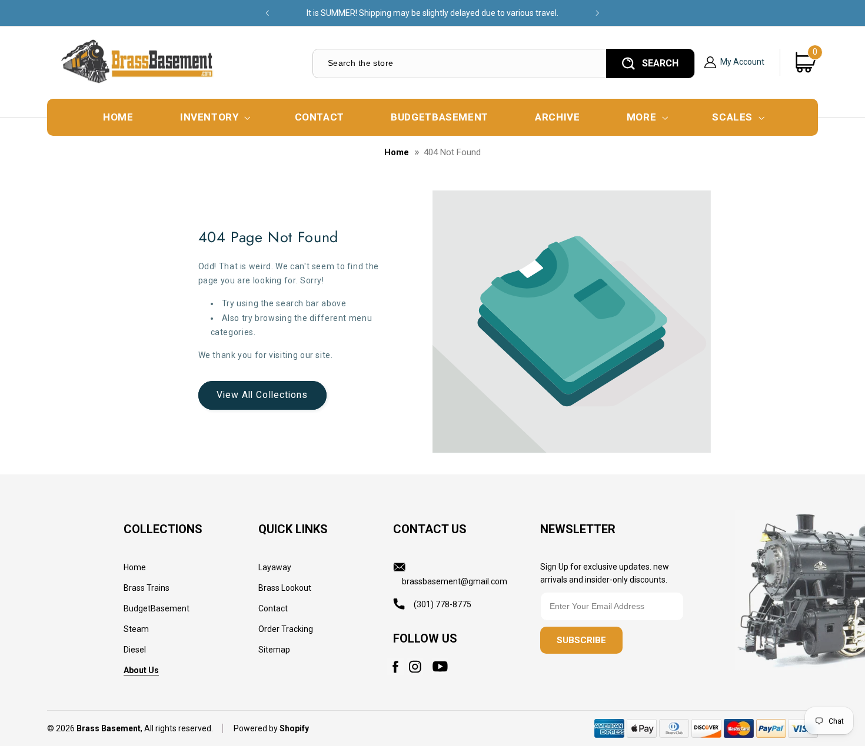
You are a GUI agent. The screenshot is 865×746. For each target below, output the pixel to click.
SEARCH (660, 63)
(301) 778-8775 (442, 604)
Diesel (135, 649)
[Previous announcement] (268, 13)
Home (396, 152)
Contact (273, 608)
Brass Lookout (284, 588)
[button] (213, 117)
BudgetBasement (156, 608)
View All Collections (262, 394)
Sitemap (274, 649)
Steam (136, 629)
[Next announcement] (597, 13)
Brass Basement (108, 728)
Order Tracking (285, 629)
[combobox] (458, 63)
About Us (141, 670)
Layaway (274, 567)
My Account (742, 62)
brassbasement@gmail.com (454, 581)
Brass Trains (146, 588)
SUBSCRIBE (581, 640)
